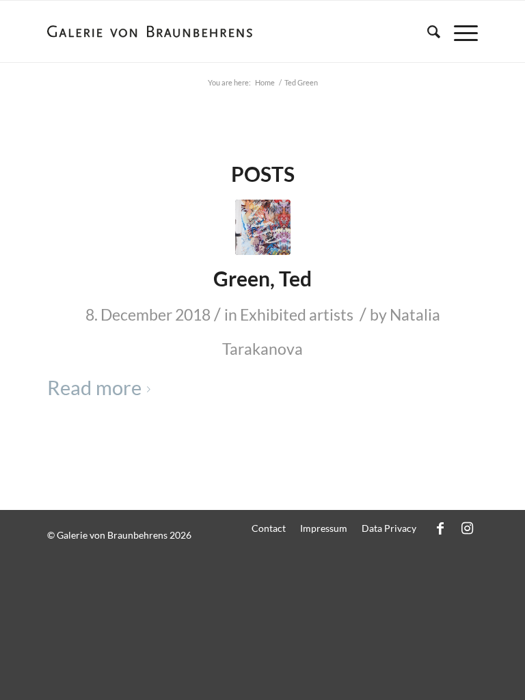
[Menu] (459, 31)
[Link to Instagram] (467, 527)
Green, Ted (262, 278)
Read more (94, 387)
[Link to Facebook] (440, 527)
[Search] (427, 31)
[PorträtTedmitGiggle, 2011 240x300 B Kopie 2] (263, 227)
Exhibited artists (296, 314)
